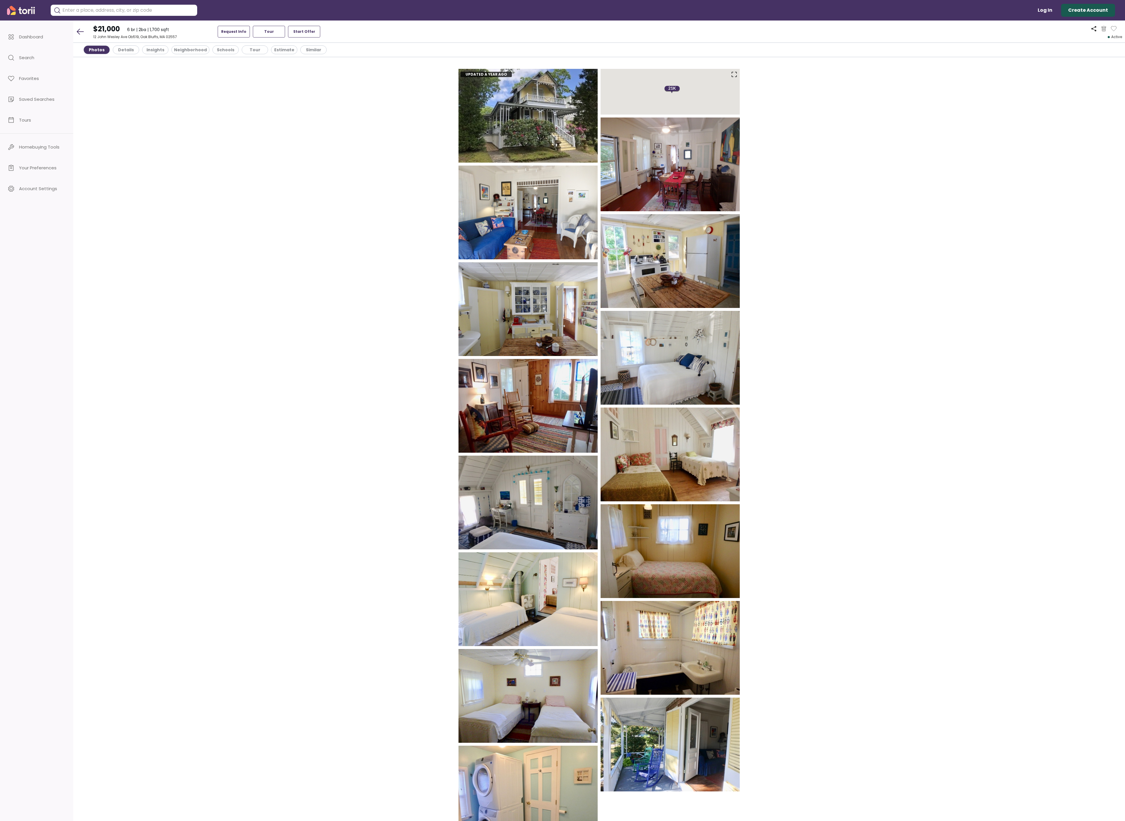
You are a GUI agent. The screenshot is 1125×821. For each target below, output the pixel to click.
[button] (36, 36)
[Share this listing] (1094, 28)
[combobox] (128, 10)
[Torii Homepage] (25, 10)
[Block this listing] (1104, 28)
